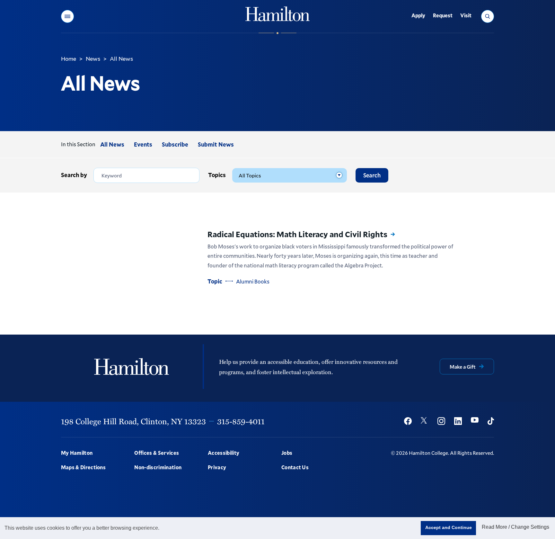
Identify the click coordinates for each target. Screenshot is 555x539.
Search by (74, 175)
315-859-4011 (241, 421)
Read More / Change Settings (515, 527)
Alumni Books (252, 281)
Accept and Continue (448, 527)
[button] (67, 16)
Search (372, 175)
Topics (217, 175)
